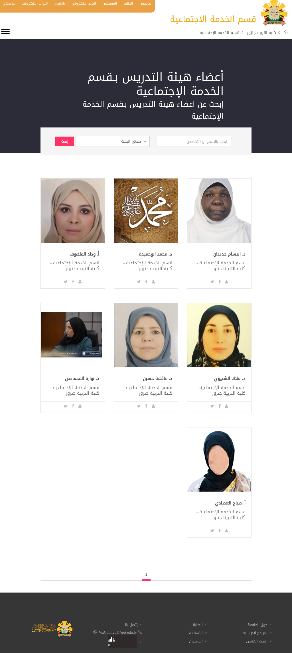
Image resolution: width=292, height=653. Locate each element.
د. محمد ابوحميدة (155, 254)
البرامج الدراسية (255, 632)
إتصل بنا (131, 624)
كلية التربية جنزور (261, 33)
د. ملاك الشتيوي (230, 379)
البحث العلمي (256, 641)
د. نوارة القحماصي (82, 379)
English (59, 3)
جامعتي (9, 3)
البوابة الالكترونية (35, 3)
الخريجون (146, 3)
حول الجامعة (257, 624)
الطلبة (128, 3)
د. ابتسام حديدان (229, 254)
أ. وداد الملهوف (84, 254)
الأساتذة (196, 632)
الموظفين (110, 3)
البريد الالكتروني (84, 3)
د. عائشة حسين (157, 379)
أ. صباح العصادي (230, 503)
